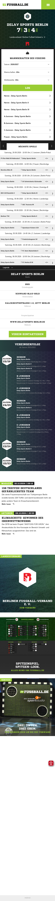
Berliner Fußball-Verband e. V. (34, 37)
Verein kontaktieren (27, 334)
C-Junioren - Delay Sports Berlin (17, 130)
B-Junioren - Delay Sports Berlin (17, 123)
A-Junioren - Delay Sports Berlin (17, 116)
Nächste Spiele (27, 147)
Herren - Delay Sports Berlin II (16, 103)
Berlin (27, 277)
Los (27, 88)
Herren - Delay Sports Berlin (15, 96)
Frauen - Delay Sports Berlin (15, 137)
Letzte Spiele (51, 146)
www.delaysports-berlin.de (27, 322)
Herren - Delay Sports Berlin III (16, 110)
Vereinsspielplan (3, 146)
